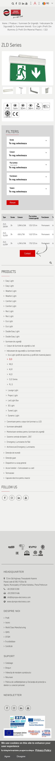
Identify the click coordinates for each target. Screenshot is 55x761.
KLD (10, 374)
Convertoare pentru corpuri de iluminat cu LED (24, 421)
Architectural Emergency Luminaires (21, 447)
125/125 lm (33, 225)
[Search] (13, 3)
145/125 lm (33, 234)
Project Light (13, 395)
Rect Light (9, 311)
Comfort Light (11, 301)
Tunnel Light (12, 410)
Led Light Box (13, 400)
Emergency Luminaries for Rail (18, 442)
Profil (7, 618)
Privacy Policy (43, 750)
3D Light (11, 405)
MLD (11, 364)
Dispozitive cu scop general (16, 463)
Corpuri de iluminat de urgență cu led (21, 346)
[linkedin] (23, 3)
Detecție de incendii (13, 452)
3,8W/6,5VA (22, 225)
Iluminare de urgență (28, 23)
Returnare (9, 677)
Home (4, 23)
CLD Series (13, 379)
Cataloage (9, 663)
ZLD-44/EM (5, 243)
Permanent (45, 225)
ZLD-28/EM (5, 225)
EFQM (7, 637)
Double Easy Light (13, 331)
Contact (27, 253)
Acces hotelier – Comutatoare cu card (20, 468)
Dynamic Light (13, 415)
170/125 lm (33, 243)
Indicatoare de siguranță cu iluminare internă (23, 351)
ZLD (10, 359)
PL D (11, 384)
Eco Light (9, 321)
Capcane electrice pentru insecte (18, 478)
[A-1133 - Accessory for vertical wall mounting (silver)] (34, 90)
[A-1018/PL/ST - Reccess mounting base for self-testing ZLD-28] (8, 90)
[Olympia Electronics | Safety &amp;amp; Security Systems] (13, 17)
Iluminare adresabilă (14, 426)
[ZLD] (27, 68)
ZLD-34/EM (5, 234)
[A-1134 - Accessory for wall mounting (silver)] (47, 90)
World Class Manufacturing (15, 627)
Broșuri (8, 668)
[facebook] (16, 3)
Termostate (10, 473)
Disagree (21, 756)
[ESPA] (27, 726)
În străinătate (10, 641)
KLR (10, 369)
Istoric (7, 622)
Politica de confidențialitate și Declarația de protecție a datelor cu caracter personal (25, 683)
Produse (13, 23)
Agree (7, 756)
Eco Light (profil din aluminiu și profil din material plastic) (29, 355)
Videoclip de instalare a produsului (18, 672)
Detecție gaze (11, 458)
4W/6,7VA (21, 234)
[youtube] (26, 3)
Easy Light (10, 281)
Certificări (9, 646)
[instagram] (19, 3)
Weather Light (11, 291)
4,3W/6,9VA (22, 243)
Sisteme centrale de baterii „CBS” (19, 436)
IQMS (7, 632)
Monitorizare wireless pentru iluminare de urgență (25, 431)
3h (11, 225)
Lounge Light (13, 390)
